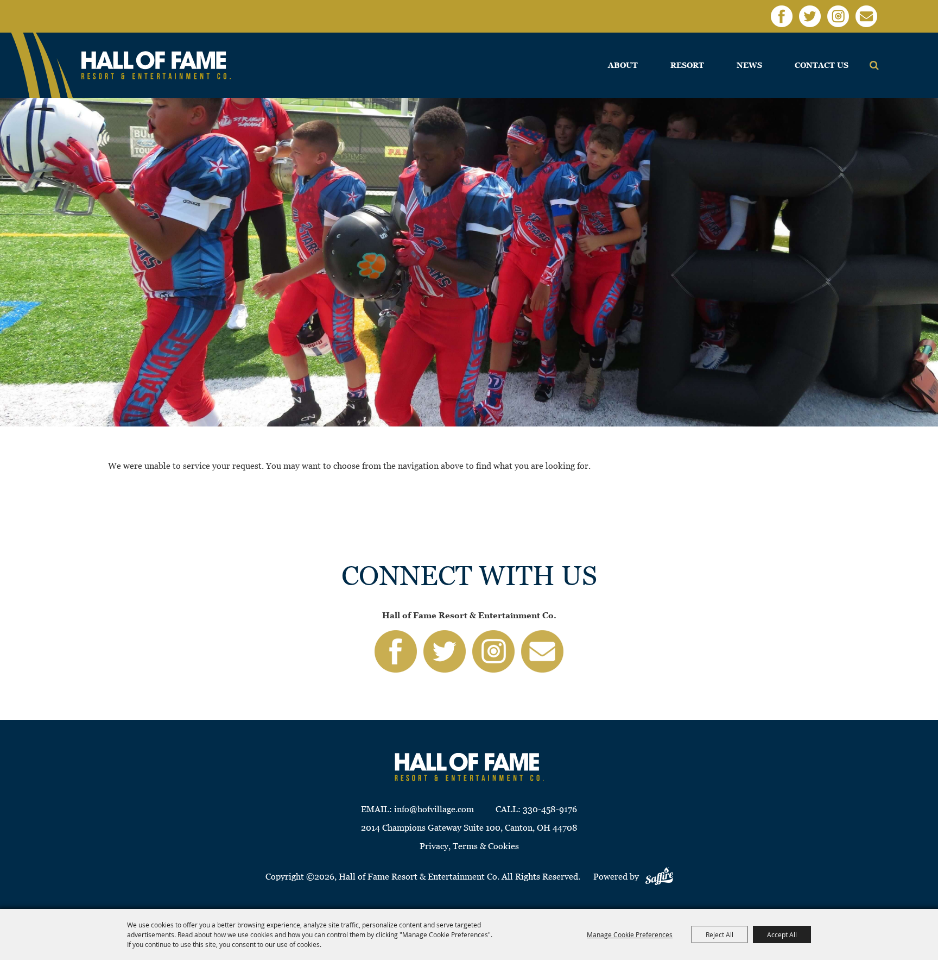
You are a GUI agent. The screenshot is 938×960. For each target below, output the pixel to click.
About (623, 65)
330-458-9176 (550, 809)
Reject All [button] (719, 934)
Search (874, 65)
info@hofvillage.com (434, 809)
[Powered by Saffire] (659, 876)
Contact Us (821, 65)
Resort (687, 65)
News (749, 65)
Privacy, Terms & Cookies (469, 846)
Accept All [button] (782, 934)
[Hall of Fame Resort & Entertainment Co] (156, 65)
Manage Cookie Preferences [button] (630, 934)
